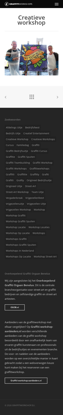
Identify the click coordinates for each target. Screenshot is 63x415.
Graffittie (22, 174)
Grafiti (45, 174)
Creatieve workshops (43, 139)
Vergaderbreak (14, 197)
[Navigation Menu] (56, 4)
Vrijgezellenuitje (15, 203)
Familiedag (23, 145)
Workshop (39, 209)
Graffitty (34, 174)
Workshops (39, 233)
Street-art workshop (17, 192)
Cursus (10, 145)
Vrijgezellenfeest (34, 197)
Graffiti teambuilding (18, 162)
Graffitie (10, 156)
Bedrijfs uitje (13, 133)
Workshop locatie (16, 227)
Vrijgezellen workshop (18, 209)
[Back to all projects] (31, 96)
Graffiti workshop (42, 162)
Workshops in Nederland (20, 250)
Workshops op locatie (18, 256)
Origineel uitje (14, 186)
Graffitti (10, 174)
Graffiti (35, 145)
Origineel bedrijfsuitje (39, 180)
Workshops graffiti (16, 239)
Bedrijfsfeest (32, 127)
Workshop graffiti (16, 215)
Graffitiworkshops (39, 168)
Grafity (20, 180)
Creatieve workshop (17, 139)
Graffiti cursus (39, 151)
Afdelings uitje (14, 127)
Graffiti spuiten (26, 156)
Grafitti (10, 180)
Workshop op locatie (18, 233)
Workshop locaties (39, 227)
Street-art (30, 186)
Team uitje (38, 192)
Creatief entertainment (36, 133)
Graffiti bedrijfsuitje (17, 151)
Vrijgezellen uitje (36, 203)
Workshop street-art (45, 256)
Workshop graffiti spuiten (20, 221)
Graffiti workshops (16, 168)
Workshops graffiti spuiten (21, 244)
